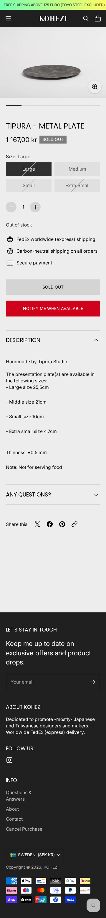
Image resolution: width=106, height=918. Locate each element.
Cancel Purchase (24, 829)
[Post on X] (37, 524)
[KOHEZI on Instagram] (9, 760)
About (12, 809)
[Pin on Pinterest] (62, 524)
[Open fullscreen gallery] (94, 86)
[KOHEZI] (53, 18)
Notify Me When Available (53, 308)
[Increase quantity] (35, 207)
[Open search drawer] (86, 18)
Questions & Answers (19, 796)
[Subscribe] (92, 682)
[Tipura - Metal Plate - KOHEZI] (53, 62)
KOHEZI (51, 867)
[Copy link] (74, 524)
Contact (14, 819)
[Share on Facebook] (49, 524)
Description (23, 340)
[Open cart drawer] (98, 18)
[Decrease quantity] (11, 207)
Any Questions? (28, 495)
